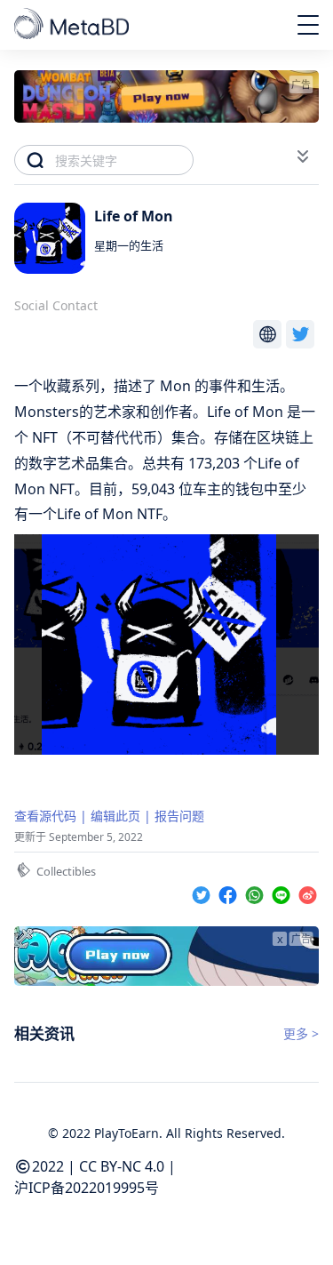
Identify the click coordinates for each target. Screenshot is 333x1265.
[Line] (283, 892)
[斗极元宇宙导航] (73, 25)
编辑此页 (115, 815)
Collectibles (66, 871)
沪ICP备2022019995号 (86, 1187)
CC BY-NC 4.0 (121, 1166)
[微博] (308, 892)
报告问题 (179, 815)
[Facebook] (230, 892)
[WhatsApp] (256, 892)
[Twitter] (203, 892)
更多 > (301, 1033)
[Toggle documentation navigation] (303, 156)
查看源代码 (45, 815)
